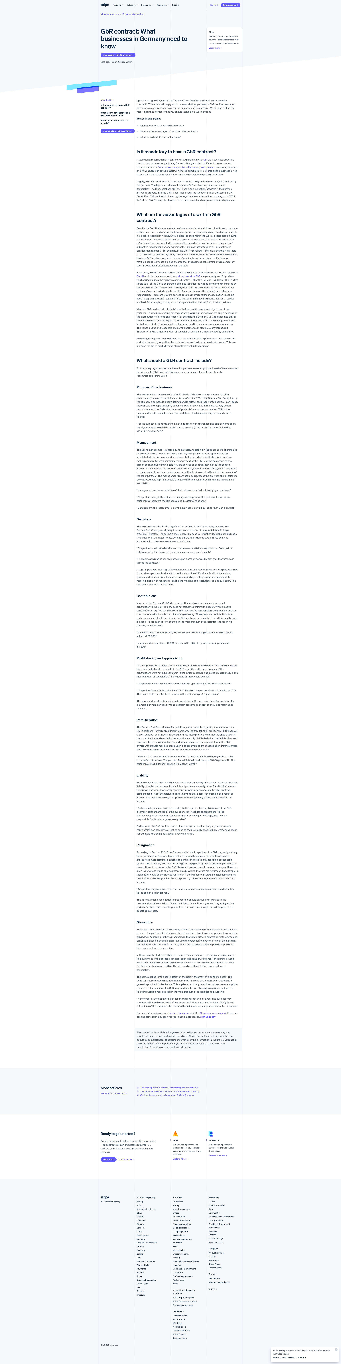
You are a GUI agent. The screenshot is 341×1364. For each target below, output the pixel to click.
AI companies (179, 1250)
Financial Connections (147, 1242)
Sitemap (212, 1234)
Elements (141, 1239)
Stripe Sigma (142, 1283)
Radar (139, 1276)
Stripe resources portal (213, 1012)
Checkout (141, 1220)
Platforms (177, 1242)
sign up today (208, 1016)
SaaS (175, 1246)
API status (177, 1323)
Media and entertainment (184, 1268)
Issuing (140, 1253)
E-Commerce (179, 1216)
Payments (141, 1268)
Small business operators (172, 167)
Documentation (180, 1315)
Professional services (183, 1276)
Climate (140, 1224)
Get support (214, 1278)
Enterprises (178, 1201)
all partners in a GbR (189, 276)
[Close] (336, 1350)
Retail (175, 1283)
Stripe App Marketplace (183, 1297)
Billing (139, 1212)
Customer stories (217, 1205)
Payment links (143, 1265)
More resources (110, 14)
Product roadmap (217, 1252)
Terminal (141, 1291)
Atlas (139, 1205)
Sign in (213, 5)
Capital (140, 1216)
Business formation (133, 14)
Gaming (176, 1257)
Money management (182, 1239)
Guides (212, 1201)
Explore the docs (217, 1155)
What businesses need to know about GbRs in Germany (167, 1095)
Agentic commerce (181, 1209)
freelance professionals (202, 167)
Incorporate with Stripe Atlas (117, 55)
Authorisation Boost (146, 1209)
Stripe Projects (179, 1334)
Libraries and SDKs (181, 1330)
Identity (140, 1246)
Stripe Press (214, 1264)
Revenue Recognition (146, 1280)
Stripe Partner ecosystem (185, 1301)
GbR (205, 159)
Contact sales (229, 5)
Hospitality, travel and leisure (186, 1261)
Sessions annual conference (222, 1216)
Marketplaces (179, 1235)
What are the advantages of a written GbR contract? (115, 114)
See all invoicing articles (113, 1093)
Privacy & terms (216, 1220)
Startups (177, 1205)
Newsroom (214, 1260)
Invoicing (141, 1250)
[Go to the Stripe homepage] (104, 1197)
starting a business (178, 1012)
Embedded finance (181, 1220)
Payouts (140, 1272)
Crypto (140, 1231)
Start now (108, 1159)
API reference (179, 1319)
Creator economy (181, 1253)
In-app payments (180, 1231)
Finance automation (182, 1224)
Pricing (175, 5)
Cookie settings (216, 1238)
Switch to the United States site (288, 1357)
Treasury (141, 1294)
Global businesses (181, 1227)
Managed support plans (219, 1282)
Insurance (177, 1265)
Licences (213, 1231)
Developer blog (180, 1338)
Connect (141, 1227)
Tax (138, 1287)
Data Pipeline (143, 1235)
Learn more (214, 47)
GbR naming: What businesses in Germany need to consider (169, 1087)
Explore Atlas (179, 1158)
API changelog (179, 1326)
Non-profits (178, 1272)
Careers (212, 1256)
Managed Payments (146, 1261)
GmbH (140, 276)
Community (214, 1212)
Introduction (107, 100)
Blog (211, 1209)
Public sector (179, 1280)
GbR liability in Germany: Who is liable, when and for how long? (170, 1091)
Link (138, 1257)
